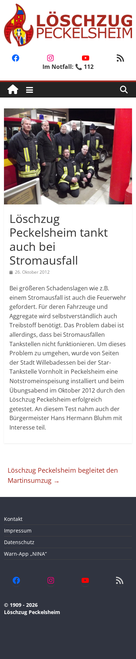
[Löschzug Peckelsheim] (13, 90)
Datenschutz (19, 542)
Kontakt (13, 518)
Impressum (18, 530)
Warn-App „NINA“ (25, 553)
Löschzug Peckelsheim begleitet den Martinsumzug (63, 475)
